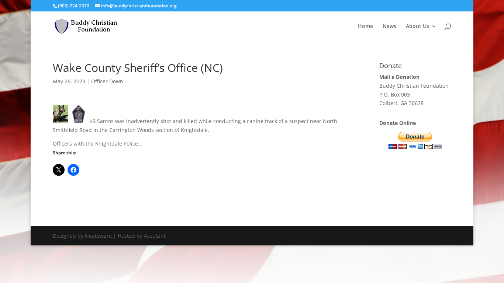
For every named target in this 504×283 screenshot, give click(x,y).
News (389, 26)
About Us (417, 26)
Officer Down (107, 81)
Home (365, 26)
